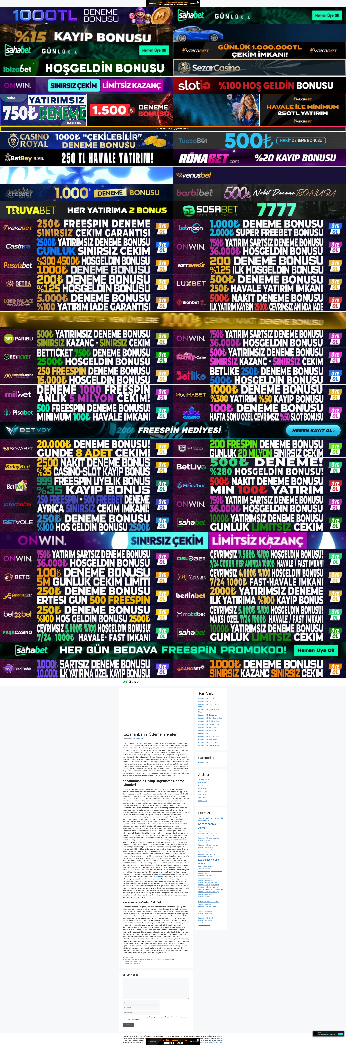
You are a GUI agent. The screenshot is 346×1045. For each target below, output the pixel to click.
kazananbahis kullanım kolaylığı (205, 880)
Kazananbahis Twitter (208, 901)
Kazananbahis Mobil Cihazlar (208, 746)
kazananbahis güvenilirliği (204, 868)
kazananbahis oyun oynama (208, 885)
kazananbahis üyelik (205, 918)
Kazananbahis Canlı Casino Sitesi (210, 718)
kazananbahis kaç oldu (206, 875)
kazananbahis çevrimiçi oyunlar (205, 913)
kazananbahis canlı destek (204, 840)
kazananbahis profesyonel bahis (205, 889)
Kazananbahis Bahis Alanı (207, 715)
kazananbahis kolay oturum (204, 878)
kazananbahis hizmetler (216, 871)
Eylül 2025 (202, 782)
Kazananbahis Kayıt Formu (208, 739)
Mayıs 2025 (202, 788)
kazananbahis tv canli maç (204, 896)
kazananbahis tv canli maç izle (205, 899)
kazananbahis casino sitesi (208, 845)
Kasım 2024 (202, 801)
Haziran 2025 (203, 785)
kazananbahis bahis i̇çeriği (204, 831)
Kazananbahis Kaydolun (207, 730)
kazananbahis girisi (205, 852)
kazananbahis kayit (202, 873)
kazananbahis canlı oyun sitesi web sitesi (207, 842)
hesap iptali (201, 818)
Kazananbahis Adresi (206, 698)
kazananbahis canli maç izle (208, 838)
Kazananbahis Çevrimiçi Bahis (209, 721)
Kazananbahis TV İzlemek (207, 727)
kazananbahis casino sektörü (146, 959)
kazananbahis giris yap (206, 854)
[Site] (86, 228)
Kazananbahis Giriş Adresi (208, 861)
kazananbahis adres (131, 959)
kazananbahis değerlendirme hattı (206, 847)
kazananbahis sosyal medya (208, 892)
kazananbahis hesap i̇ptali (204, 871)
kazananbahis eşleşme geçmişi (205, 849)
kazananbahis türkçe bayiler (204, 904)
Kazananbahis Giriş (205, 701)
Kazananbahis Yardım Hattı (133, 963)
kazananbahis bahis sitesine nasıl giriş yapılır (208, 835)
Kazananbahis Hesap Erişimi (133, 961)
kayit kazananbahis (214, 818)
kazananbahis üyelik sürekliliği (205, 920)
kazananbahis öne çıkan (203, 915)
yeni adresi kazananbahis (204, 925)
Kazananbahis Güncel (206, 866)
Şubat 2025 (202, 792)
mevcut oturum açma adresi (204, 922)
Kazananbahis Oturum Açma (208, 742)
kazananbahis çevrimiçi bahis (205, 911)
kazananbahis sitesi (218, 889)
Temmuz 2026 (203, 779)
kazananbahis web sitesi (207, 906)
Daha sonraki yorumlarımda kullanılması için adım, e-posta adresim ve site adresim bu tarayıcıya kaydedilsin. (156, 1018)
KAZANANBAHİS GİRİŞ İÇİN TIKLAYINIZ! (173, 129)
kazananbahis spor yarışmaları (205, 894)
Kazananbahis (129, 957)
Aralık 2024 (202, 798)
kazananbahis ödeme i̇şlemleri (165, 959)
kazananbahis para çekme (208, 887)
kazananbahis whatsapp (203, 909)
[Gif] (173, 320)
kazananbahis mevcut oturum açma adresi (207, 882)
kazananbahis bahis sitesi (207, 833)
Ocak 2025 (202, 795)
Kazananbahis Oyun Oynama (208, 724)
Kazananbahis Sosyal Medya (208, 736)
